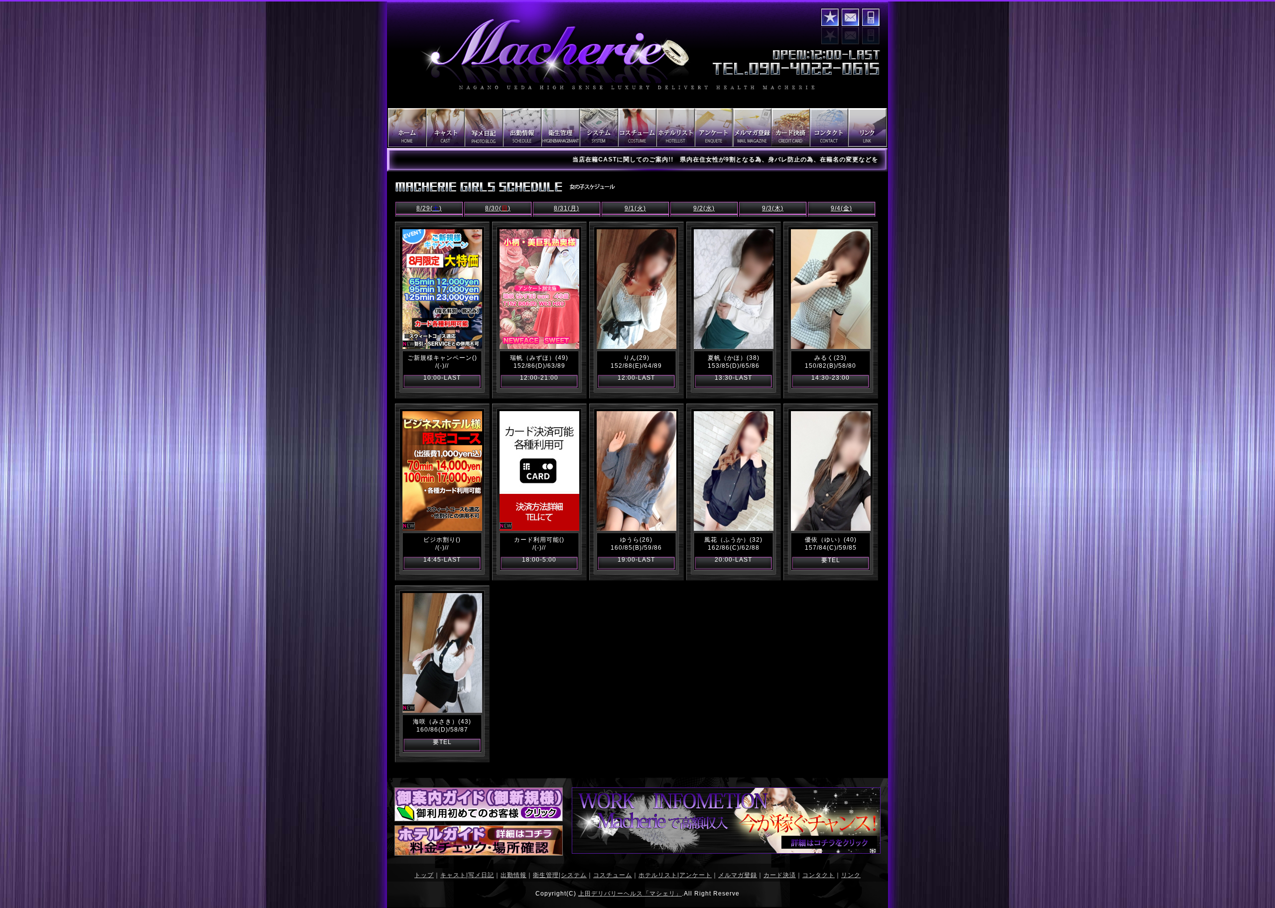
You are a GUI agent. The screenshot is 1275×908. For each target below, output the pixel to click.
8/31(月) (566, 208)
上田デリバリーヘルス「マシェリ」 (630, 893)
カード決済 (780, 875)
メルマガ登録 (737, 875)
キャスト (453, 875)
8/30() (497, 208)
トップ (424, 875)
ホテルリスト (657, 875)
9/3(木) (772, 208)
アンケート (695, 875)
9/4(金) (841, 208)
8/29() (429, 208)
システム (574, 875)
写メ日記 (481, 875)
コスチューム (612, 875)
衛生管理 (546, 875)
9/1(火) (635, 208)
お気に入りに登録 (830, 17)
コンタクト (850, 17)
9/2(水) (704, 208)
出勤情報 (513, 875)
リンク (851, 875)
